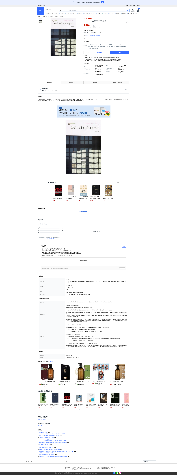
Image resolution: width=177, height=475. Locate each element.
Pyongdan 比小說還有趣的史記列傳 (45, 446)
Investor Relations (29, 461)
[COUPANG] (66, 468)
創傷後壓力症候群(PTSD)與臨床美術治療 (46, 454)
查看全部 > (51, 361)
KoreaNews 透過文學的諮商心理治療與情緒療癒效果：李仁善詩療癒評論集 (53, 456)
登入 (127, 5)
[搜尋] (128, 10)
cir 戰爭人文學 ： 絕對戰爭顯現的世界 (46, 452)
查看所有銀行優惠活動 (93, 48)
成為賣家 (138, 5)
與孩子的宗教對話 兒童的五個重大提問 (46, 447)
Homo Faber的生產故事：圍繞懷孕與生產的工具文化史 (49, 435)
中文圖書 (51, 16)
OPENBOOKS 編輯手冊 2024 (44, 444)
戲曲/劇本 (40, 419)
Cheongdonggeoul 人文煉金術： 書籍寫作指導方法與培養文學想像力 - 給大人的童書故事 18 (56, 451)
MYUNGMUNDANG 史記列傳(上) (45, 439)
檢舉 (122, 268)
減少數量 (88, 51)
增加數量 (88, 53)
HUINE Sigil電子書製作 (43, 432)
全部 (60, 10)
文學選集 (61, 16)
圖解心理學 (40, 425)
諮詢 (124, 246)
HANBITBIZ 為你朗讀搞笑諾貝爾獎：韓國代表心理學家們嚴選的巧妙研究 (52, 440)
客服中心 (134, 5)
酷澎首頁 (39, 16)
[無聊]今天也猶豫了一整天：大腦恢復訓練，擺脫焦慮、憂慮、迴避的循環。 (53, 442)
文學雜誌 (44, 419)
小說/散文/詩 (56, 16)
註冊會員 (130, 5)
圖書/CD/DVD (45, 16)
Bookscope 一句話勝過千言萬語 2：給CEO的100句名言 (49, 449)
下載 (102, 2)
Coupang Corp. (93, 35)
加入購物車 (99, 52)
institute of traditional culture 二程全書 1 (46, 437)
